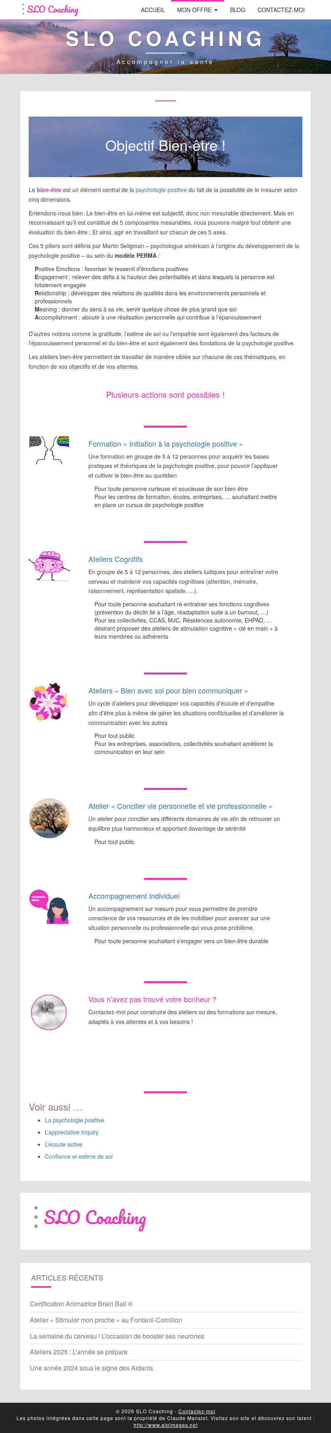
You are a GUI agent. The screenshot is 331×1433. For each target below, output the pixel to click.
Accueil (153, 10)
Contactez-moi (281, 10)
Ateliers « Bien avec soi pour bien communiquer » (168, 690)
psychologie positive (161, 190)
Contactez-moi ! (165, 1051)
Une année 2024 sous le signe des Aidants (91, 1367)
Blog (237, 10)
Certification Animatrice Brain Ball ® (81, 1303)
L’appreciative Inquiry (71, 1132)
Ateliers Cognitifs (115, 559)
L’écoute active (63, 1144)
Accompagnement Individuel (134, 895)
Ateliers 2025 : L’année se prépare (79, 1351)
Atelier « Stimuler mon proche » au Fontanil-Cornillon (106, 1319)
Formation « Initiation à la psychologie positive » (165, 443)
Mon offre (194, 10)
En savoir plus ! (165, 521)
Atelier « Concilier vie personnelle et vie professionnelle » (180, 805)
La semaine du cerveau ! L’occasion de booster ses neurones (117, 1336)
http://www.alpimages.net (166, 1424)
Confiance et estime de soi (79, 1156)
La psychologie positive (74, 1120)
